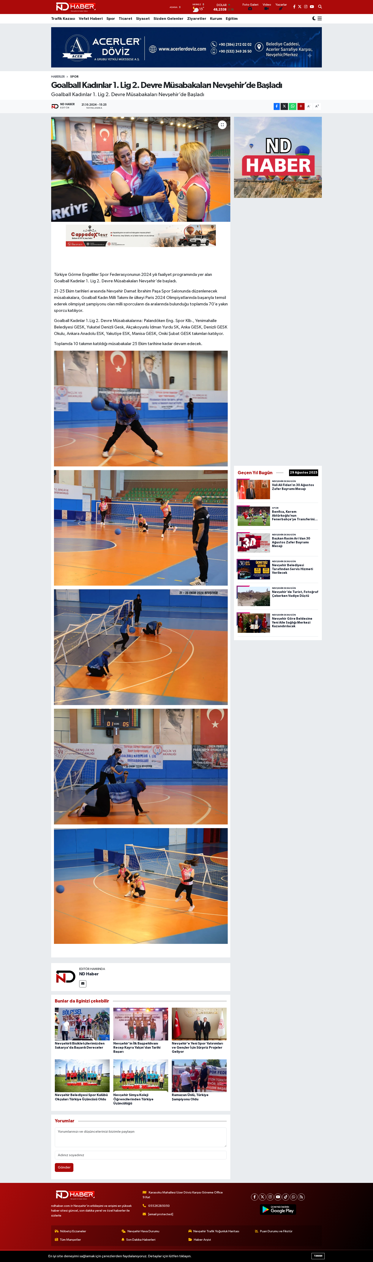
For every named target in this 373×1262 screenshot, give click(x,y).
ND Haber (89, 974)
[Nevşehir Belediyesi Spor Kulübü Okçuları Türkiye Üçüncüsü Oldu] (82, 1075)
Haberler (58, 76)
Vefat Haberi (91, 19)
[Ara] (320, 7)
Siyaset (143, 19)
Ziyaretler (196, 19)
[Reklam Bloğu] (278, 157)
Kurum (216, 19)
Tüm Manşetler (70, 1239)
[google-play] (278, 1209)
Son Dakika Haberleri (140, 1239)
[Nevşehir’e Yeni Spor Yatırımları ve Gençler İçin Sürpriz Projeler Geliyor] (199, 1024)
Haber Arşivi (202, 1239)
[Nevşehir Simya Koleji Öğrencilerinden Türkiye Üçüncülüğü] (140, 1075)
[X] (262, 1197)
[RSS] (301, 1197)
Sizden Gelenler (168, 19)
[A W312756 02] (141, 766)
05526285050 (159, 1205)
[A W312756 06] (141, 408)
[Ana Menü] (319, 18)
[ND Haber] (76, 7)
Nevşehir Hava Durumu (143, 1231)
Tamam (318, 1256)
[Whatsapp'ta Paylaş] (292, 106)
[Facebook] (254, 1197)
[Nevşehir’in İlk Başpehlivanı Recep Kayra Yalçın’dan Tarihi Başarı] (140, 1024)
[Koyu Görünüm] (314, 19)
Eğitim (232, 19)
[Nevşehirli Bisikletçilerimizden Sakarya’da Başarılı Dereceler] (82, 1024)
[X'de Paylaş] (284, 106)
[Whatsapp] (293, 1197)
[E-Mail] (82, 983)
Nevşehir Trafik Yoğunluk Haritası (216, 1231)
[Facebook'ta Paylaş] (277, 106)
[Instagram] (270, 1197)
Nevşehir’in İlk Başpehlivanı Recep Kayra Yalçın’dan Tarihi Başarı (136, 1047)
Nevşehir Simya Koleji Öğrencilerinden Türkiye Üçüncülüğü (133, 1099)
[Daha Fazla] (301, 106)
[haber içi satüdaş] (141, 235)
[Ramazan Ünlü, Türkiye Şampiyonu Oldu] (199, 1075)
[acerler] (186, 47)
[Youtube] (277, 1197)
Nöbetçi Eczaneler (73, 1231)
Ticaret (125, 19)
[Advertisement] (278, 331)
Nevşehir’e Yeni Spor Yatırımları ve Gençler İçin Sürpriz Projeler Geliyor (197, 1047)
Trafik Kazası (63, 19)
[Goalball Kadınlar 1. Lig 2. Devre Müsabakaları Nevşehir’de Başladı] (141, 169)
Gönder (64, 1167)
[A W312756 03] (141, 886)
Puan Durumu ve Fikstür (276, 1231)
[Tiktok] (285, 1197)
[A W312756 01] (141, 527)
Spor (110, 19)
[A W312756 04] (141, 647)
